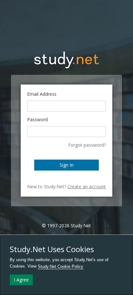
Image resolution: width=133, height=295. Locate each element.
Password (37, 119)
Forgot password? (87, 145)
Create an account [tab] (86, 186)
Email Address (41, 94)
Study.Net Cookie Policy (60, 266)
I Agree (21, 280)
